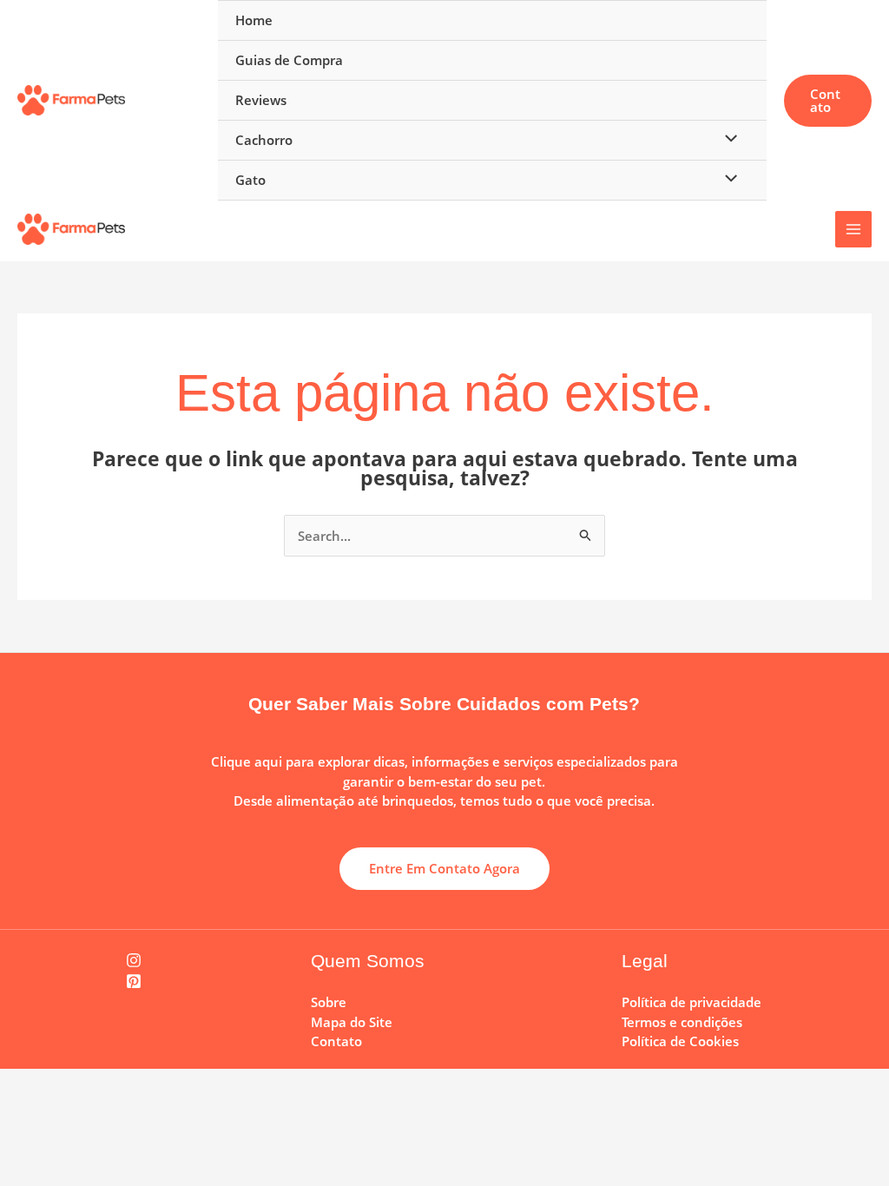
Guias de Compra (289, 60)
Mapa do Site (351, 1022)
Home (254, 20)
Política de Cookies (680, 1041)
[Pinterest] (133, 981)
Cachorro (264, 139)
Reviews (260, 100)
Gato (250, 179)
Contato (336, 1041)
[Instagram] (133, 960)
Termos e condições (682, 1022)
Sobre (328, 1002)
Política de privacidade (691, 1002)
